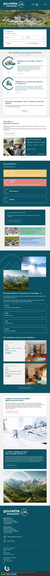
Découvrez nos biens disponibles (13, 307)
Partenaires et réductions (9, 548)
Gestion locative (9, 323)
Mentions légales (7, 549)
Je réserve (19, 73)
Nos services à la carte (14, 536)
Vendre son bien (9, 315)
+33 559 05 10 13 (7, 523)
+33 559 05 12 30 (7, 532)
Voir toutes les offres (9, 133)
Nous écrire (10, 541)
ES (46, 4)
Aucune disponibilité (34, 43)
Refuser (8, 574)
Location (8, 33)
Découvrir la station (11, 465)
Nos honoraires (6, 552)
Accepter (3, 574)
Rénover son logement (10, 331)
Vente (14, 33)
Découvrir (41, 154)
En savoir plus (13, 574)
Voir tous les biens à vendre (25, 388)
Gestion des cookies (8, 554)
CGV (4, 551)
